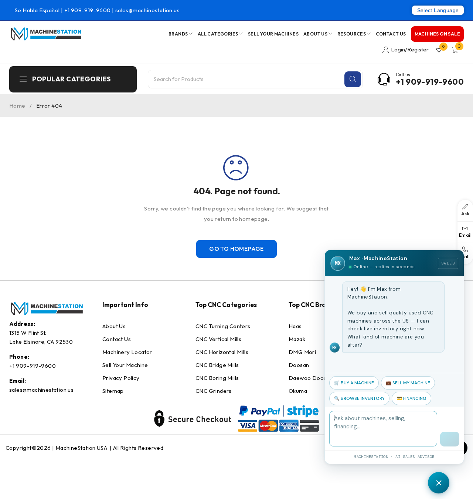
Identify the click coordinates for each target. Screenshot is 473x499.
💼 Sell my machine (408, 383)
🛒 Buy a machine (354, 383)
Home (17, 105)
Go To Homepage (236, 248)
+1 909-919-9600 (88, 10)
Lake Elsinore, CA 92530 (41, 341)
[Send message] (449, 439)
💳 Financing (411, 398)
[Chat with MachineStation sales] (438, 482)
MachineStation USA (82, 447)
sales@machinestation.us (147, 10)
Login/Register (410, 49)
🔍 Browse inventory (359, 398)
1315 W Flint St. (27, 332)
